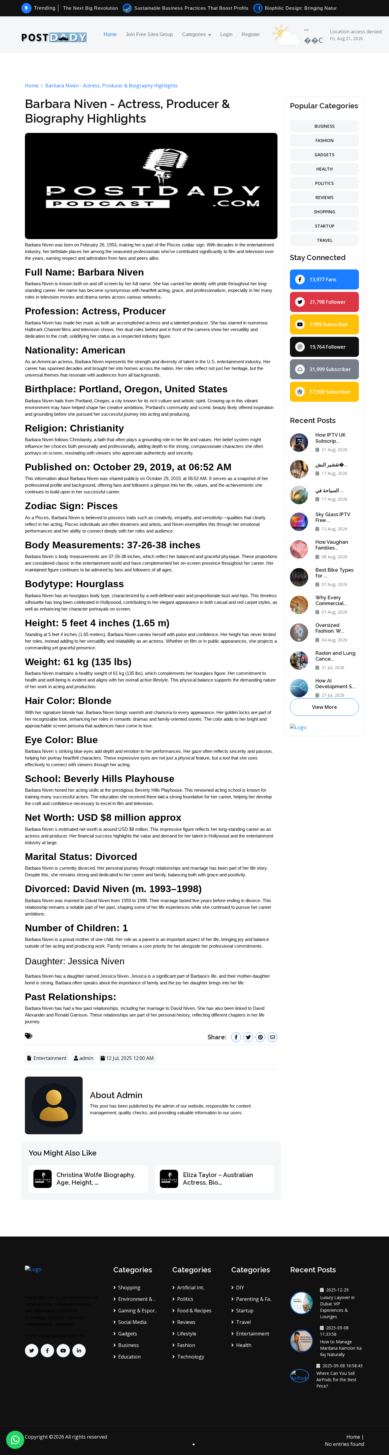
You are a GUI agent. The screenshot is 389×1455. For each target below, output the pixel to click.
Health (324, 169)
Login (226, 34)
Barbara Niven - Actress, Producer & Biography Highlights (111, 85)
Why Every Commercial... (331, 600)
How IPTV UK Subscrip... (330, 438)
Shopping (324, 212)
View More (324, 707)
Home (110, 34)
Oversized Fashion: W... (329, 628)
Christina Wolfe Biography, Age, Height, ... (96, 1178)
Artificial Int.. (191, 1287)
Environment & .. (136, 1299)
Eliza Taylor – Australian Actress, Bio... (218, 1178)
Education (129, 1356)
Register (251, 34)
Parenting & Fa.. (254, 1299)
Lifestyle (186, 1333)
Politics (324, 183)
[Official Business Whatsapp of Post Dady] (15, 1440)
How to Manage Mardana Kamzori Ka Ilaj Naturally (341, 1348)
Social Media (132, 1322)
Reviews (324, 197)
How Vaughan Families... (331, 545)
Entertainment (252, 1333)
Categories (194, 34)
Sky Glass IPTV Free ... (332, 517)
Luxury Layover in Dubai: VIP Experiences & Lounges (337, 1306)
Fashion (324, 140)
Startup (324, 226)
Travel (324, 240)
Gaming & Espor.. (137, 1310)
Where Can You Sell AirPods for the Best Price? (336, 1379)
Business (325, 126)
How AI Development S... (335, 683)
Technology (190, 1356)
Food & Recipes (194, 1310)
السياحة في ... (329, 490)
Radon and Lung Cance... (335, 656)
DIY (240, 1287)
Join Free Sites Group (149, 34)
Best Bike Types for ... (334, 573)
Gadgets (324, 154)
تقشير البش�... (331, 465)
